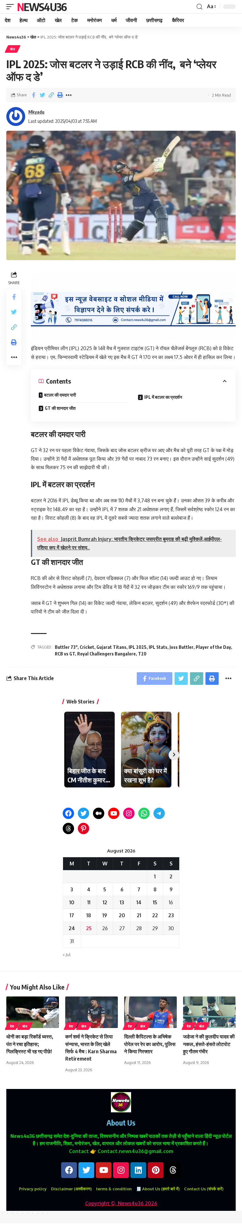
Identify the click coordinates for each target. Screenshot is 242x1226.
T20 (142, 653)
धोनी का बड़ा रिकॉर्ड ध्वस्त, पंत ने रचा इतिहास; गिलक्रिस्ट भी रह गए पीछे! (29, 1043)
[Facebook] (68, 813)
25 (89, 928)
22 (155, 915)
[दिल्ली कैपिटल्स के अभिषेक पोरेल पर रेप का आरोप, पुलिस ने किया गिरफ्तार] (150, 1012)
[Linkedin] (138, 1170)
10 (71, 902)
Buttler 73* (66, 647)
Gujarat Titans (111, 647)
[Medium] (98, 813)
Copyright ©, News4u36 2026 (121, 1203)
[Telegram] (159, 813)
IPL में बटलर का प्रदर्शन (163, 397)
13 (122, 902)
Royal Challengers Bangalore (106, 653)
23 (171, 915)
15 (155, 902)
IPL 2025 (138, 647)
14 (138, 902)
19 (104, 915)
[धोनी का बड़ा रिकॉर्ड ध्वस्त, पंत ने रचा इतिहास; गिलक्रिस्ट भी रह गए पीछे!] (32, 1012)
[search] (199, 7)
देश (12, 1026)
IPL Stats (158, 647)
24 (72, 928)
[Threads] (68, 828)
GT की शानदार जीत (60, 408)
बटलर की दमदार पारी (60, 395)
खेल (12, 49)
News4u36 (41, 6)
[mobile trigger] (11, 6)
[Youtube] (104, 1170)
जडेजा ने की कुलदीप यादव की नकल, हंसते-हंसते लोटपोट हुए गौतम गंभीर (209, 1043)
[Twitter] (83, 813)
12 (105, 902)
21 (139, 915)
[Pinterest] (83, 828)
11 (88, 902)
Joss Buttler (181, 647)
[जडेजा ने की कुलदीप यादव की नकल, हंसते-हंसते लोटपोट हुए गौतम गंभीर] (209, 1012)
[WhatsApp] (144, 813)
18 (88, 915)
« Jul (67, 954)
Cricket (87, 647)
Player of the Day (213, 647)
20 (122, 915)
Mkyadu (36, 112)
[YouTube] (113, 813)
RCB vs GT (65, 653)
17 (72, 915)
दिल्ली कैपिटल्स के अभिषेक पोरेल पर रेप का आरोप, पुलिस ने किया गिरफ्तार (150, 1043)
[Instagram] (129, 813)
